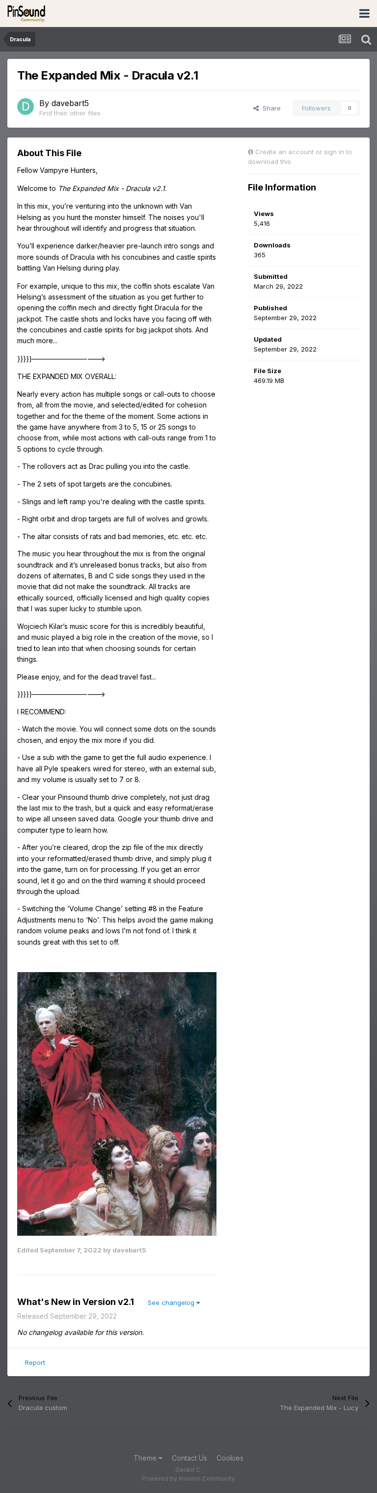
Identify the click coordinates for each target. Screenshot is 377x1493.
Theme (146, 1458)
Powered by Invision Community (188, 1478)
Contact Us (189, 1458)
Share (270, 108)
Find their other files (70, 113)
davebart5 (70, 103)
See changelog (172, 1302)
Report (35, 1362)
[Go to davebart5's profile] (25, 106)
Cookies (229, 1458)
